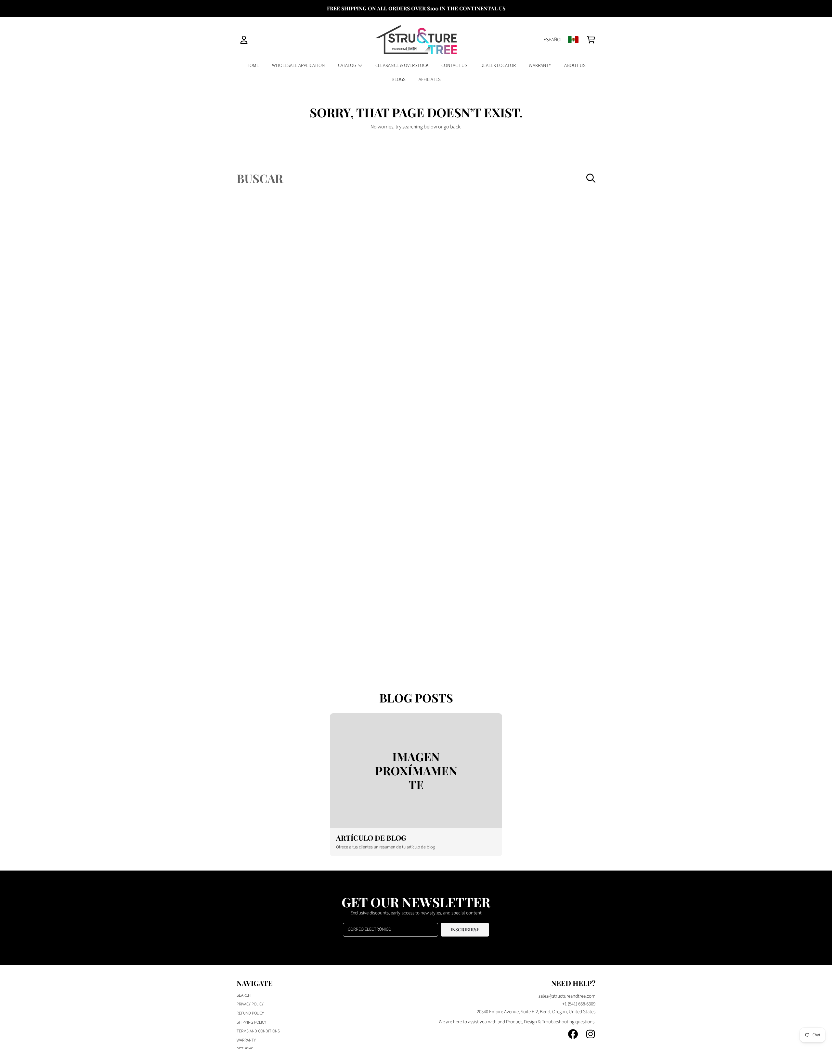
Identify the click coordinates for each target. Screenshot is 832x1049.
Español (553, 39)
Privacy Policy (250, 1004)
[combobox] (416, 178)
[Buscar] (591, 178)
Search (244, 995)
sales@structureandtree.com (567, 996)
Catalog (347, 65)
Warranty (246, 1040)
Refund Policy (250, 1013)
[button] (591, 40)
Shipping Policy (251, 1022)
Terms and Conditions (258, 1031)
